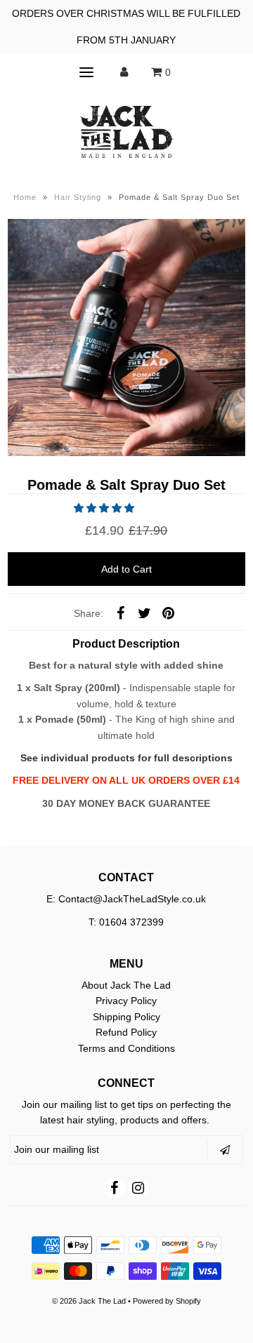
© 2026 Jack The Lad (89, 1301)
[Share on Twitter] (144, 612)
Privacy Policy (126, 1000)
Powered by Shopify (167, 1301)
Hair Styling (77, 197)
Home (25, 197)
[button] (105, 508)
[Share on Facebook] (120, 612)
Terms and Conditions (126, 1048)
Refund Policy (126, 1032)
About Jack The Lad (126, 985)
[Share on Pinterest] (168, 612)
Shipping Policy (126, 1016)
